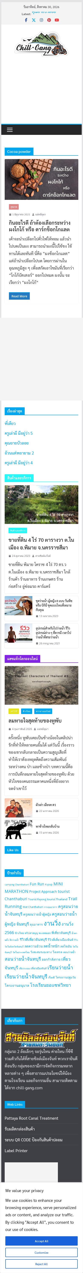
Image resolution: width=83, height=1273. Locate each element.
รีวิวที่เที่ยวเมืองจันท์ (60, 940)
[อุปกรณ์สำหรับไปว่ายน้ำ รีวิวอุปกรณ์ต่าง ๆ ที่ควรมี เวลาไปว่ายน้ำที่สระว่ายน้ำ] (18, 636)
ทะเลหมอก (45, 933)
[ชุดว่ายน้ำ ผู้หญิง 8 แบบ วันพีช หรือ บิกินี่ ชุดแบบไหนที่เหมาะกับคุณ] (18, 608)
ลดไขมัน (66, 946)
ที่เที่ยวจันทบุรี (61, 933)
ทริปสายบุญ (31, 933)
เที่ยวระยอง (24, 968)
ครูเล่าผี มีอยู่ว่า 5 (19, 433)
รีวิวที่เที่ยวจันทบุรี (33, 939)
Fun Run (37, 883)
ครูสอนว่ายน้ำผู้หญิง (37, 914)
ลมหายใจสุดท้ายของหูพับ (35, 720)
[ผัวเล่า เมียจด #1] (18, 807)
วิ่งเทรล (57, 952)
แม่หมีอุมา (40, 214)
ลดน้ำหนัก (51, 946)
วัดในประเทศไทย (21, 952)
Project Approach (43, 891)
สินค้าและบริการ (17, 530)
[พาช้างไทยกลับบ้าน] (18, 829)
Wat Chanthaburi (33, 907)
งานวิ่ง (52, 923)
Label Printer (16, 1150)
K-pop (49, 884)
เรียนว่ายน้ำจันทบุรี (26, 976)
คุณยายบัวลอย (44, 15)
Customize (41, 1252)
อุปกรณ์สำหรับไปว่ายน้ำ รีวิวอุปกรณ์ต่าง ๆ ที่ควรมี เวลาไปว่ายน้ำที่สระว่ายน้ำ (53, 632)
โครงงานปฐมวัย (66, 977)
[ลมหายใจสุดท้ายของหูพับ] (41, 685)
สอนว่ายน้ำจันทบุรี (23, 959)
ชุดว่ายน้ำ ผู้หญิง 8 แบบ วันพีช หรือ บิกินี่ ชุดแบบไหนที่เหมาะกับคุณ (54, 605)
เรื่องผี (51, 977)
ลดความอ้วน (33, 946)
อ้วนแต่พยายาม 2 (19, 452)
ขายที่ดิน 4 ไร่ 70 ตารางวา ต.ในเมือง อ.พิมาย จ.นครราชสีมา (41, 543)
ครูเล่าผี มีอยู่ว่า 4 (19, 462)
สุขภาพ (14, 206)
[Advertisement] (41, 95)
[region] (41, 1227)
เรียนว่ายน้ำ (60, 967)
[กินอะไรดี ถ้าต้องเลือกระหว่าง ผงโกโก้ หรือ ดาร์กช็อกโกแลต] (41, 179)
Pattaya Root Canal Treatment (31, 1118)
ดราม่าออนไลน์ (43, 711)
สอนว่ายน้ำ (69, 952)
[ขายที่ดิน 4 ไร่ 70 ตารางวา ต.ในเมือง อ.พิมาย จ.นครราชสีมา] (41, 504)
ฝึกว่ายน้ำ (14, 940)
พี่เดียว (10, 423)
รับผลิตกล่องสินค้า (20, 1128)
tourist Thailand (57, 899)
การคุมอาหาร (50, 907)
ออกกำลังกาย (51, 959)
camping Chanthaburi (17, 884)
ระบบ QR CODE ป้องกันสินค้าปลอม (34, 1139)
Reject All (41, 1264)
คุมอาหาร (36, 924)
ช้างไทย (26, 711)
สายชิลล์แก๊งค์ (43, 556)
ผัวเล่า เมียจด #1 (46, 805)
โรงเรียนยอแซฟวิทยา (50, 985)
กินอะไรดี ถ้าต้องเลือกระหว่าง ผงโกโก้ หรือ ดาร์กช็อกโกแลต (39, 226)
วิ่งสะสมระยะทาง (41, 952)
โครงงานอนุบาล (17, 985)
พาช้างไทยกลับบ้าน (48, 826)
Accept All (41, 1241)
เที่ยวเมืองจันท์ (39, 968)
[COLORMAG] (41, 1032)
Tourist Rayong (37, 899)
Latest (13, 711)
